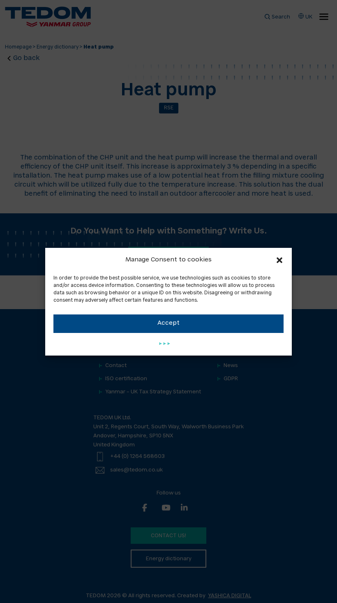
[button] (279, 260)
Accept (168, 323)
